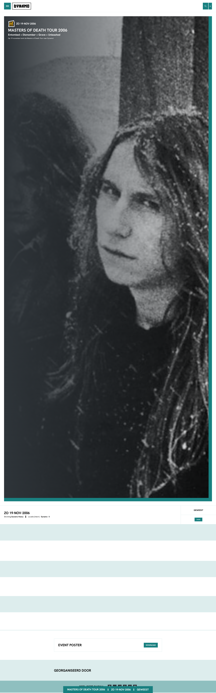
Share (198, 519)
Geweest (143, 689)
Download (151, 645)
